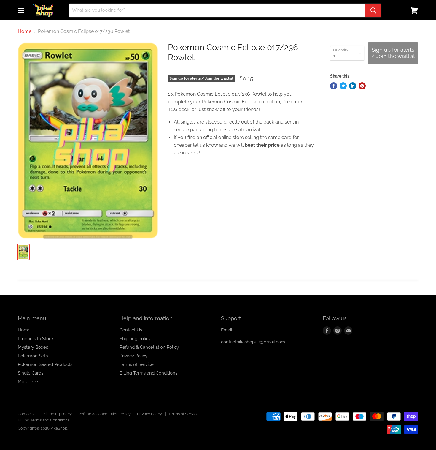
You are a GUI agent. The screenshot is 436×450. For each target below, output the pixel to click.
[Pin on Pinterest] (362, 85)
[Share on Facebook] (333, 85)
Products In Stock (36, 338)
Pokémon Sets (33, 356)
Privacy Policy (133, 356)
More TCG (28, 381)
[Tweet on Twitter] (343, 85)
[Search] (373, 10)
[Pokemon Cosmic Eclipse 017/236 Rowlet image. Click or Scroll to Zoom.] (88, 140)
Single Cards (30, 373)
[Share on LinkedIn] (352, 85)
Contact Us (131, 330)
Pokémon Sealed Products (45, 364)
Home (24, 31)
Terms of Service (137, 364)
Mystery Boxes (33, 347)
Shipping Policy (135, 338)
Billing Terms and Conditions (148, 373)
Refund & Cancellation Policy (149, 347)
